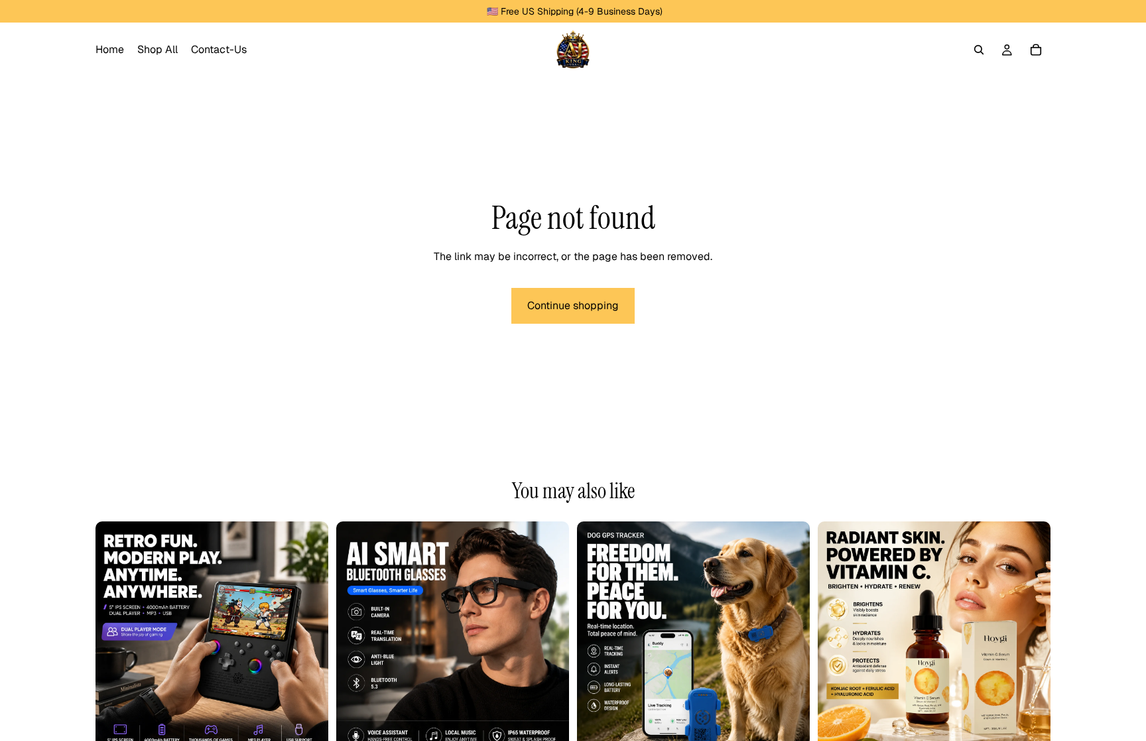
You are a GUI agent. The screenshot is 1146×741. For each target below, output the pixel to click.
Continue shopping (573, 305)
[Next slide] (308, 638)
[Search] (978, 49)
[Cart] (1035, 49)
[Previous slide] (115, 638)
